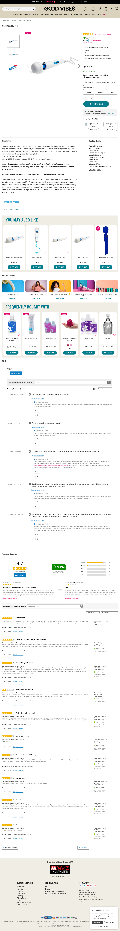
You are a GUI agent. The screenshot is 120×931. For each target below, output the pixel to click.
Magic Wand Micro (37, 257)
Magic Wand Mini (60, 257)
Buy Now (14, 267)
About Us (20, 889)
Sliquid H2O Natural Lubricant (12, 339)
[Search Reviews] (81, 606)
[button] (79, 66)
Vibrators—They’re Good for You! (107, 294)
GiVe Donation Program (87, 895)
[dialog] (104, 918)
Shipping (20, 896)
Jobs (80, 901)
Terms (19, 900)
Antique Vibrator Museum (87, 892)
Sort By (94, 389)
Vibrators (13, 20)
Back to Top (82, 847)
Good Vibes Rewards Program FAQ (91, 899)
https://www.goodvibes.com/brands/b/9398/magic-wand (51, 465)
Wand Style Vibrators (25, 20)
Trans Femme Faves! (36, 294)
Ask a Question (87, 42)
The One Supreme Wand (106, 257)
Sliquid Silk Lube (89, 339)
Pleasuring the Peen (13, 294)
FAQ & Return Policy (24, 902)
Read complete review (9, 598)
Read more (103, 918)
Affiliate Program (84, 890)
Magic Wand (14, 209)
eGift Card (20, 887)
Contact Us (20, 891)
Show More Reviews (10, 847)
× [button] (116, 908)
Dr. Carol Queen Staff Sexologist (56, 893)
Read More (12, 298)
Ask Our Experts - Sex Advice (55, 891)
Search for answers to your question (21, 382)
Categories (5, 20)
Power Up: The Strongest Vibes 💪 (60, 294)
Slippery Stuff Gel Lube (31, 339)
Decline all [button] (110, 922)
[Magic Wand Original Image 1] (53, 66)
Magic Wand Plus (83, 257)
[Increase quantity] (91, 98)
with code (44, 2)
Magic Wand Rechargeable (14, 257)
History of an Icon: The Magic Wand (83, 294)
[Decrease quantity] (84, 98)
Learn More (110, 114)
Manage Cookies (22, 905)
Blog (46, 887)
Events (47, 889)
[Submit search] (109, 382)
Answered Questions (95, 40)
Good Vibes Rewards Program (89, 897)
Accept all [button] (97, 922)
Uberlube (108, 339)
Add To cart (97, 104)
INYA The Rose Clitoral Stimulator (69, 339)
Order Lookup (21, 893)
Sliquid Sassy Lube (50, 339)
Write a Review (107, 34)
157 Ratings (97, 34)
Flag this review (18, 631)
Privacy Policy (21, 898)
